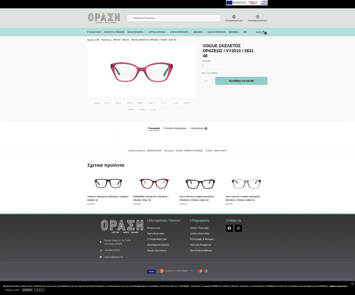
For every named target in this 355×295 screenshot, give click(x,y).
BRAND (116, 40)
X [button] (352, 284)
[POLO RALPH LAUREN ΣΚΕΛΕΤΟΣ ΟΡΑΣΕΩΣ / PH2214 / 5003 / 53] (200, 182)
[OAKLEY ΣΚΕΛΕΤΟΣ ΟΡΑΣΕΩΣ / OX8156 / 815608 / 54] (108, 182)
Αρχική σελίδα (93, 40)
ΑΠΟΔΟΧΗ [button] (39, 290)
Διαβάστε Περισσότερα (338, 286)
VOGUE (125, 40)
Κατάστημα (106, 40)
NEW (216, 151)
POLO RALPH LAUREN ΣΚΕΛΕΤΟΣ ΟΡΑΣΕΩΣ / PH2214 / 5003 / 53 (196, 198)
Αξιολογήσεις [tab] (197, 128)
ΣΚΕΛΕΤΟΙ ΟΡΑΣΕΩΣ (193, 151)
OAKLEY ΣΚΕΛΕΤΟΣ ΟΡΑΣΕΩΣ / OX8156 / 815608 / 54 (108, 198)
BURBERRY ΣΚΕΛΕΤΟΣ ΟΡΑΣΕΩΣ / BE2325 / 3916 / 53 (150, 198)
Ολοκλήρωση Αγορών (257, 20)
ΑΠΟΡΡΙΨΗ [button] (27, 290)
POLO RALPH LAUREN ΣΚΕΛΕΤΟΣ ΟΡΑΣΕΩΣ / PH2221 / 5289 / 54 (242, 198)
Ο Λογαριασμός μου (234, 20)
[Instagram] (238, 228)
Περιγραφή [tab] (154, 128)
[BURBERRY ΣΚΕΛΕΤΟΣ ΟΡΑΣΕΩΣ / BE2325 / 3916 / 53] (154, 182)
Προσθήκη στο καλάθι (241, 80)
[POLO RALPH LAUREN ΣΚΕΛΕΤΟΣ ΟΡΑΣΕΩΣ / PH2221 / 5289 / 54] (246, 182)
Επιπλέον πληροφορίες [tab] (175, 128)
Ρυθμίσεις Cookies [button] (12, 290)
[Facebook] (229, 228)
